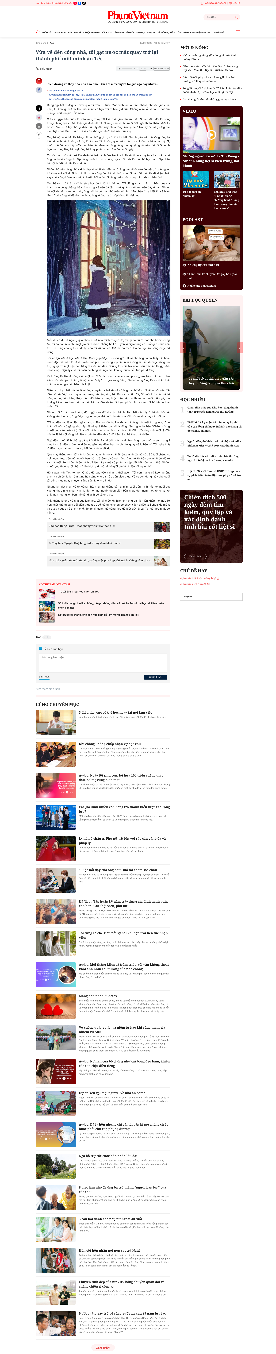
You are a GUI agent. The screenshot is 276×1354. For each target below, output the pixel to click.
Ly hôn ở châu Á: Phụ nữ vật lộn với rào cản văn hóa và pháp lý (122, 840)
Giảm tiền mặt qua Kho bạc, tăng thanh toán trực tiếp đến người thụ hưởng (212, 409)
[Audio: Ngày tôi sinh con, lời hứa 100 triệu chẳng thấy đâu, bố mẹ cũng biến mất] (56, 785)
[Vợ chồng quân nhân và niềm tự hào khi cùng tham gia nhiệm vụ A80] (56, 1037)
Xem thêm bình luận (48, 688)
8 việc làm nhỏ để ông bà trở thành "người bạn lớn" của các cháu (122, 1189)
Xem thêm (103, 1347)
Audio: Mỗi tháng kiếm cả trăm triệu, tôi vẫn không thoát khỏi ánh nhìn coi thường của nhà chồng (124, 966)
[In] (39, 126)
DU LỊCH (151, 32)
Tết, (47, 637)
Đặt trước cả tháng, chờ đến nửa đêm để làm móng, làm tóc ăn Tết (83, 98)
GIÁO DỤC (141, 32)
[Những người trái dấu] (211, 243)
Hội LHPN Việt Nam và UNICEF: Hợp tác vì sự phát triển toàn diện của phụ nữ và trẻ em (214, 475)
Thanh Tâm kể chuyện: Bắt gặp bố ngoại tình (212, 276)
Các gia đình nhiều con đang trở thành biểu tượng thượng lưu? (124, 809)
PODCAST (193, 219)
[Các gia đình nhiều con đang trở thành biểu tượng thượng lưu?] (56, 817)
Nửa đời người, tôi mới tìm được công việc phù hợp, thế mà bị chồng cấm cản (98, 560)
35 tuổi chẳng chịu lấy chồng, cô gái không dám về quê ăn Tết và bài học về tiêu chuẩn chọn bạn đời (100, 94)
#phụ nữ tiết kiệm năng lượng (199, 578)
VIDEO (189, 111)
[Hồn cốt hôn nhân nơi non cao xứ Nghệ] (56, 1260)
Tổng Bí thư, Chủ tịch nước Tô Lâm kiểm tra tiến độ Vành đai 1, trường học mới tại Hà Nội (212, 90)
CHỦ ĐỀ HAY (193, 570)
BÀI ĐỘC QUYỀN (200, 300)
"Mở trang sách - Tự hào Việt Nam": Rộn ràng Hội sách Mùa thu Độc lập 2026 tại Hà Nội (210, 68)
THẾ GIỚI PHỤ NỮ (164, 32)
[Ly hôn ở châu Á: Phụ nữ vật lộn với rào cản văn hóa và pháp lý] (56, 848)
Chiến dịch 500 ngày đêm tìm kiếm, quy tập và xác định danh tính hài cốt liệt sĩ (209, 512)
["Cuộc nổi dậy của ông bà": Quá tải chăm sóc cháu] (56, 880)
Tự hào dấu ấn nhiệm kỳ (192, 194)
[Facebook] (79, 3)
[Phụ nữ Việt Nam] (138, 17)
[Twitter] (39, 108)
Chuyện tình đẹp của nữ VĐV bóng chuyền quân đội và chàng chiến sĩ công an (122, 1284)
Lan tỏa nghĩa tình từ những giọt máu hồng (209, 99)
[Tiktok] (84, 3)
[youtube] (75, 3)
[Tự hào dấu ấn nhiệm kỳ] (196, 179)
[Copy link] (39, 135)
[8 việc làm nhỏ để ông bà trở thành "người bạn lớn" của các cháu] (56, 1197)
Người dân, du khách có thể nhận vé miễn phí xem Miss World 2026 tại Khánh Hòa (214, 443)
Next (240, 347)
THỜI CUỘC (47, 32)
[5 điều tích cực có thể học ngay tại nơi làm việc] (56, 722)
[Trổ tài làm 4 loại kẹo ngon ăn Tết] (47, 594)
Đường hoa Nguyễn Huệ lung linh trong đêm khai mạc (83, 543)
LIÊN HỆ (236, 3)
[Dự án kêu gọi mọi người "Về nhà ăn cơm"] (56, 1103)
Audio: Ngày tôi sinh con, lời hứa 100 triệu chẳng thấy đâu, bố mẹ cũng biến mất (121, 777)
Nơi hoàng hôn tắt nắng (201, 285)
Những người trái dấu (203, 265)
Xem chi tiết (195, 556)
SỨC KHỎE (107, 32)
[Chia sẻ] (39, 117)
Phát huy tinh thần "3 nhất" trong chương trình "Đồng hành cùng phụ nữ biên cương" (226, 200)
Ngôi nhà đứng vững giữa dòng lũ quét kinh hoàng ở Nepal (210, 57)
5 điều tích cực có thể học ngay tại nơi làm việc (115, 712)
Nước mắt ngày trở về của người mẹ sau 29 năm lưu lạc (122, 1313)
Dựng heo (187, 596)
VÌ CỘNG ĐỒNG (181, 32)
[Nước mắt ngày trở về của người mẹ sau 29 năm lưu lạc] (56, 1323)
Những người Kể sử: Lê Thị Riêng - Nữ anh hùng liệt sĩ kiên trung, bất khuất (211, 161)
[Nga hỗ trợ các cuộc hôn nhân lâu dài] (56, 1166)
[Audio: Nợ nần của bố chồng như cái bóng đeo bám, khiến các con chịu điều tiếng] (56, 1071)
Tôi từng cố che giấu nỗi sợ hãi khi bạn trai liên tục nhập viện (123, 935)
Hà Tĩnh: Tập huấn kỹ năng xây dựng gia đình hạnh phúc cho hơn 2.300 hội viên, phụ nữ (124, 903)
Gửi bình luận (155, 677)
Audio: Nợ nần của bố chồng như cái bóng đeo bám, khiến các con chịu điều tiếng (124, 1063)
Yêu (52, 43)
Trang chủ (41, 43)
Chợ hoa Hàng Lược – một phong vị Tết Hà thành (80, 526)
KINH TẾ (77, 32)
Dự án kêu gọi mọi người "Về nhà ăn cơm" (112, 1093)
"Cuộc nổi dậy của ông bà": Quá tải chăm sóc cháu (118, 870)
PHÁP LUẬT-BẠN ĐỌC (200, 32)
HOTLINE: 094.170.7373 (215, 3)
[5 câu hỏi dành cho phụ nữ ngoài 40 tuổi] (56, 1229)
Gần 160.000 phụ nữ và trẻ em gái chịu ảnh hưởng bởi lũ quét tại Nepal (209, 79)
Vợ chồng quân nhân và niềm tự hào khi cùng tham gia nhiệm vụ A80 (122, 1029)
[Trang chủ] (38, 32)
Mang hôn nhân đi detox (98, 996)
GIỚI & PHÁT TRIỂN (63, 32)
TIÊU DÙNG (118, 32)
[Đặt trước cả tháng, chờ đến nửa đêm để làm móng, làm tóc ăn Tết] (47, 617)
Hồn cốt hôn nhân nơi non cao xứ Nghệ (110, 1250)
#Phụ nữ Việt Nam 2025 (195, 584)
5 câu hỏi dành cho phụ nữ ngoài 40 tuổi (110, 1219)
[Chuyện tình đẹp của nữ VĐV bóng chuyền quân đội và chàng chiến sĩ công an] (56, 1292)
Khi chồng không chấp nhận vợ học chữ (110, 744)
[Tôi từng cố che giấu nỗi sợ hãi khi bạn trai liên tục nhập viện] (56, 943)
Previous (183, 347)
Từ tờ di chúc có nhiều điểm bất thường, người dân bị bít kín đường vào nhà (213, 458)
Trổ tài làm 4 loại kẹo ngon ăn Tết (66, 90)
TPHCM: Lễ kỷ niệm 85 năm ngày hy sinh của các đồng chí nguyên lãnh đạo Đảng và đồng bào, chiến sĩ (214, 426)
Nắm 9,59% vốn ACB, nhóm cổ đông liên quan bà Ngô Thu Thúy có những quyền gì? (211, 378)
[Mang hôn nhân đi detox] (56, 1006)
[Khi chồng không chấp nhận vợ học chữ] (56, 754)
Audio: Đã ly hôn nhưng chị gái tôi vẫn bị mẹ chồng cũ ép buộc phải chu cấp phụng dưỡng (124, 1126)
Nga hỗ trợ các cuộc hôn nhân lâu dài (108, 1156)
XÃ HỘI (86, 32)
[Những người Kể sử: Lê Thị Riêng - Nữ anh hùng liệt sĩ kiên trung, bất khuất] (211, 135)
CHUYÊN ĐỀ (218, 32)
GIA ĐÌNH (95, 32)
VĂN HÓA (129, 32)
